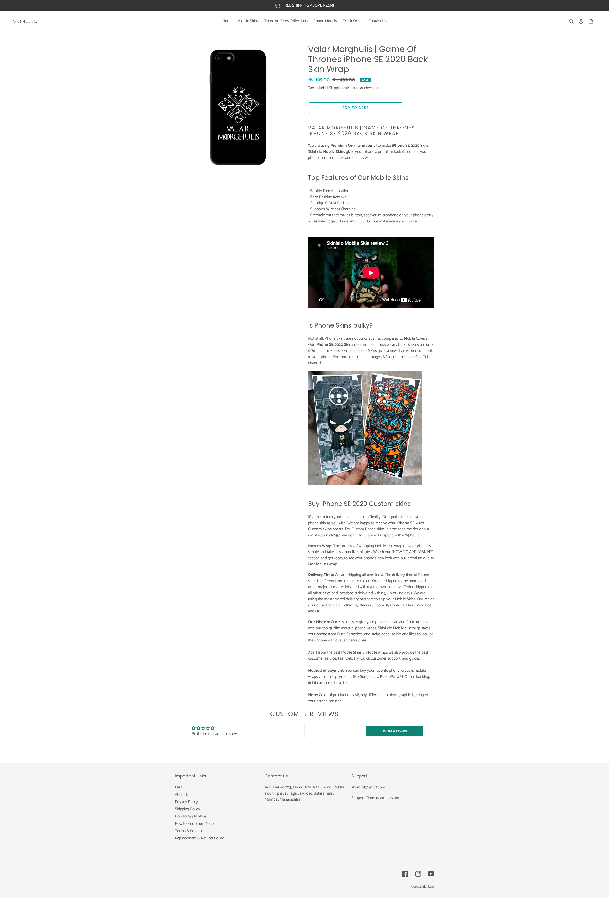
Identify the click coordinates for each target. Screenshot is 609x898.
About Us (182, 794)
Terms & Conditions (191, 830)
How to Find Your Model (195, 823)
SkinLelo (25, 21)
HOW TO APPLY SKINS (412, 552)
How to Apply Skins (190, 816)
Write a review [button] (395, 731)
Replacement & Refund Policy (199, 838)
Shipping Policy (187, 809)
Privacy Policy (186, 801)
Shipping (335, 88)
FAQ (178, 787)
